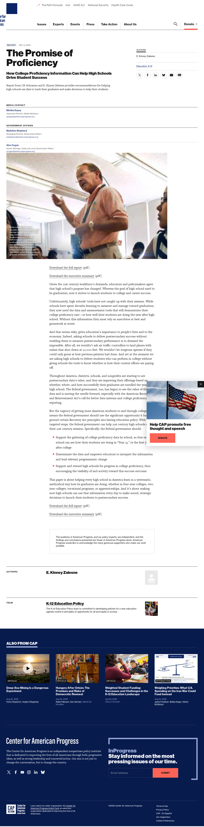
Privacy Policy (162, 810)
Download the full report (65, 267)
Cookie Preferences (165, 821)
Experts (58, 24)
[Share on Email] (171, 75)
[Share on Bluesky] (163, 75)
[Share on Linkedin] (155, 75)
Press (91, 24)
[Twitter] (8, 772)
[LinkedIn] (35, 772)
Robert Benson (62, 702)
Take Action (109, 24)
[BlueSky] (43, 772)
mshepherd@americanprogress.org (22, 137)
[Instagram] (29, 772)
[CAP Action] (16, 809)
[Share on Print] (179, 75)
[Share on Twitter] (139, 75)
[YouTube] (22, 772)
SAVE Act (79, 5)
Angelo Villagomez (30, 702)
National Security (98, 5)
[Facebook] (15, 772)
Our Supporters (163, 817)
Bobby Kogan (176, 702)
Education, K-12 (144, 66)
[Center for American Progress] (12, 15)
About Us (130, 24)
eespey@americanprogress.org (20, 116)
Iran (68, 5)
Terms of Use (162, 806)
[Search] (176, 26)
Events (75, 24)
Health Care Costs (122, 5)
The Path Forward (52, 5)
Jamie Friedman (162, 702)
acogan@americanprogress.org (20, 151)
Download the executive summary (71, 276)
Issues (41, 24)
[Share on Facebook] (147, 75)
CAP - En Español (164, 813)
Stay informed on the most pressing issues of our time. (142, 756)
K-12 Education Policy (65, 603)
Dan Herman (75, 702)
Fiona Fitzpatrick (13, 702)
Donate (189, 24)
